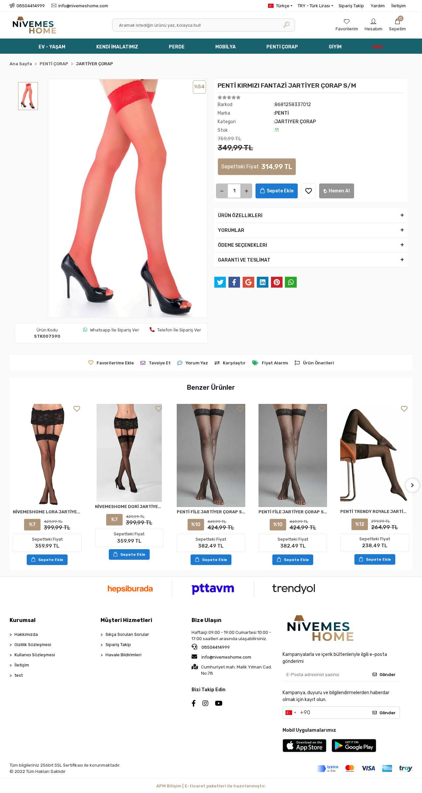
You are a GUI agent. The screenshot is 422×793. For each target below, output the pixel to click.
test (19, 675)
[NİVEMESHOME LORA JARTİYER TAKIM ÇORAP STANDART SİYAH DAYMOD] (47, 455)
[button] (397, 25)
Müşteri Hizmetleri (126, 620)
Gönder (387, 674)
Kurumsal (23, 620)
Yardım (378, 5)
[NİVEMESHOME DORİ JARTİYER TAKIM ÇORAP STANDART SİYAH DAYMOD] (129, 453)
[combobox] (290, 713)
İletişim (398, 5)
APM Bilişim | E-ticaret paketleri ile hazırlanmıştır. (211, 785)
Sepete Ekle (280, 191)
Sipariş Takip (351, 5)
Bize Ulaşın (207, 620)
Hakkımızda (26, 634)
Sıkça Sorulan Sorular (127, 634)
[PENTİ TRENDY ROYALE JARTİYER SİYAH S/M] (374, 455)
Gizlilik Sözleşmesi (33, 644)
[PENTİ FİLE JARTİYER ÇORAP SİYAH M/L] (292, 455)
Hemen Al (339, 191)
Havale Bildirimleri (123, 654)
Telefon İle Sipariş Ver (179, 329)
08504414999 (215, 647)
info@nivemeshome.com (226, 657)
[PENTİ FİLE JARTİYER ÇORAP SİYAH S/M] (211, 455)
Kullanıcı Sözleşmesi (35, 654)
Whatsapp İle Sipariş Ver (114, 329)
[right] (412, 485)
